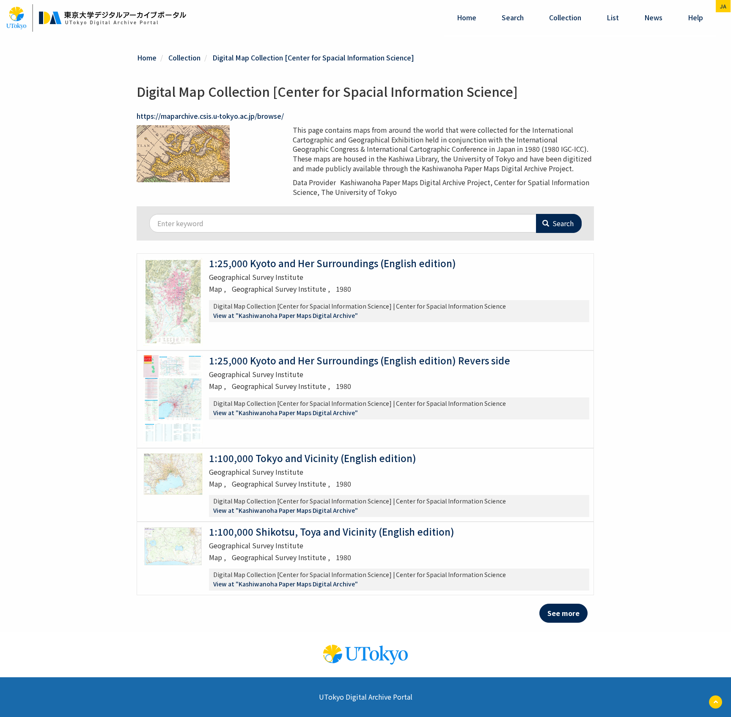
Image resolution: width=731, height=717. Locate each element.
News (653, 17)
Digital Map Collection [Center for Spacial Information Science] (313, 57)
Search (513, 17)
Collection (565, 17)
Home (466, 17)
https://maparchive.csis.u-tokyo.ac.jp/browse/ (210, 116)
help (695, 17)
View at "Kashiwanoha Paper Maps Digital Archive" (285, 315)
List (613, 17)
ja (723, 6)
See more (563, 613)
